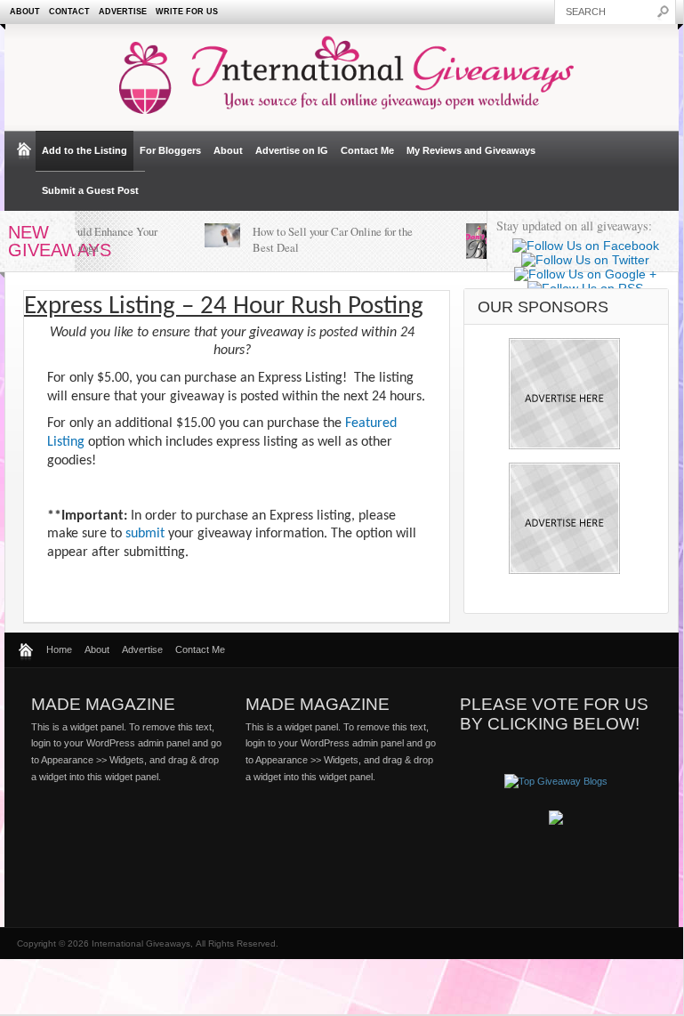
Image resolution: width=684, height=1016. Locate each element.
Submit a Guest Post (90, 190)
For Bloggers (170, 150)
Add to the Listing (84, 150)
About (25, 11)
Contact (69, 11)
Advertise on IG (291, 150)
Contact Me (367, 150)
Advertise (123, 11)
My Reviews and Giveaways (470, 150)
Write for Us (187, 11)
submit (145, 534)
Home (59, 649)
